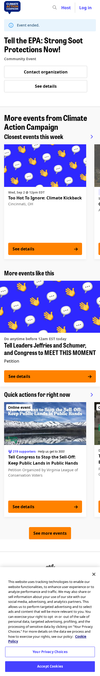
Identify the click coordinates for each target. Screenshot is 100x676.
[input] (64, 8)
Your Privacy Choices (50, 651)
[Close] (93, 574)
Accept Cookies (50, 666)
